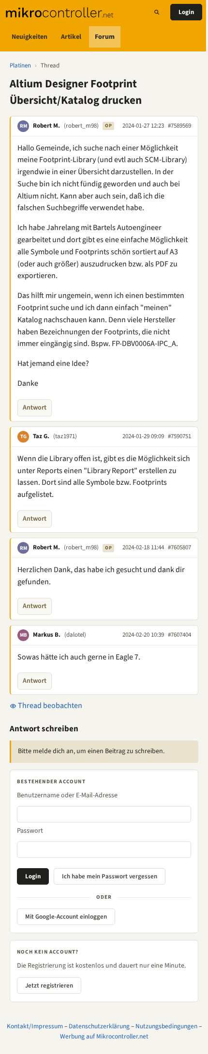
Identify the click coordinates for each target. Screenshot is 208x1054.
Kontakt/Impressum (35, 1026)
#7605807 (179, 547)
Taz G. (41, 436)
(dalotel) (75, 634)
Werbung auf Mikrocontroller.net (104, 1036)
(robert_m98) (81, 125)
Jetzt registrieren (49, 985)
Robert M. (46, 125)
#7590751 (179, 436)
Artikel (71, 37)
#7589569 (179, 125)
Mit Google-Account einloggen (66, 916)
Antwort (34, 407)
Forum (105, 37)
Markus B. (46, 634)
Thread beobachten (49, 705)
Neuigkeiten (29, 37)
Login (186, 12)
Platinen (20, 65)
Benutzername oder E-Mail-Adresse (67, 795)
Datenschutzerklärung (99, 1026)
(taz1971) (65, 436)
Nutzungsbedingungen (166, 1026)
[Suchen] (156, 12)
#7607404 (179, 634)
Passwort (30, 831)
